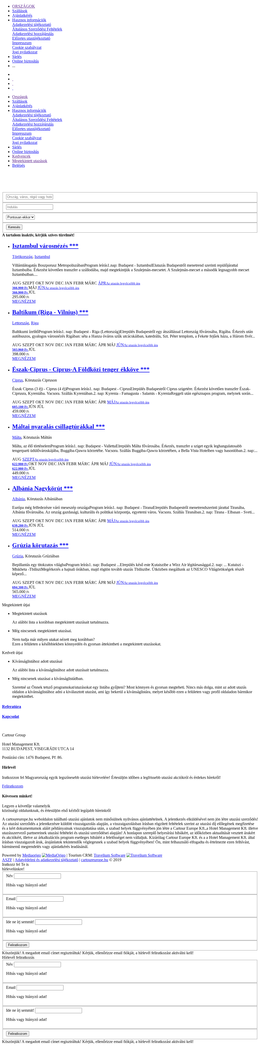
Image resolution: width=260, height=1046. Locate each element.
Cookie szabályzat (26, 47)
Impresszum (21, 43)
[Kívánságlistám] (12, 79)
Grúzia (17, 556)
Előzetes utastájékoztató (31, 38)
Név (9, 876)
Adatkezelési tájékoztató (31, 24)
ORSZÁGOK (23, 6)
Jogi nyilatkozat (24, 52)
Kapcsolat (10, 716)
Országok (20, 97)
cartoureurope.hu (94, 860)
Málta (16, 437)
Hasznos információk (29, 20)
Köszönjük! (11, 953)
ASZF (7, 860)
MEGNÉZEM (24, 301)
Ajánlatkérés (22, 15)
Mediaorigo (31, 855)
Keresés (14, 227)
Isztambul (42, 256)
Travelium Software (109, 855)
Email (10, 899)
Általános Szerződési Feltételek (37, 29)
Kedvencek (21, 156)
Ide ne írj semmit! (20, 922)
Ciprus (17, 380)
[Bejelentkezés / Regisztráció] (12, 88)
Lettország (20, 323)
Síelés (17, 56)
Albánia (18, 499)
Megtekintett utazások (29, 161)
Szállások (19, 11)
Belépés (18, 165)
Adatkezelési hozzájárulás (33, 34)
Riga (35, 323)
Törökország (22, 256)
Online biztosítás (25, 61)
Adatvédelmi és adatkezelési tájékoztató (46, 860)
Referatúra (11, 706)
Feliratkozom (12, 786)
